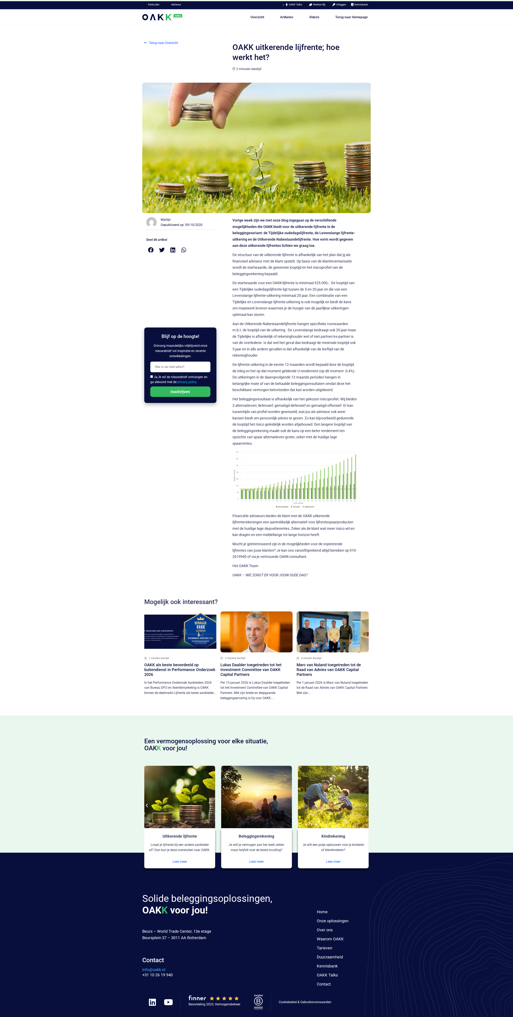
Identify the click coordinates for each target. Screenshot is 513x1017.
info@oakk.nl (153, 969)
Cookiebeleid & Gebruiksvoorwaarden (305, 1002)
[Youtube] (168, 1002)
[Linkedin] (152, 1002)
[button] (150, 249)
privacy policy (187, 382)
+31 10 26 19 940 (157, 974)
